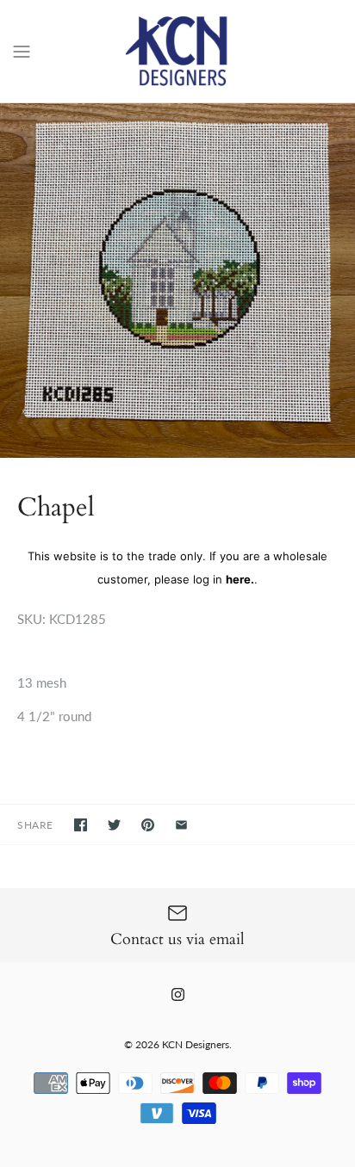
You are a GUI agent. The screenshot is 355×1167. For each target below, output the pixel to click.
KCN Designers (195, 1044)
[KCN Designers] (178, 51)
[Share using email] (181, 824)
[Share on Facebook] (80, 824)
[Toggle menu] (21, 49)
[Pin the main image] (147, 824)
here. (240, 579)
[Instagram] (177, 994)
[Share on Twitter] (114, 824)
